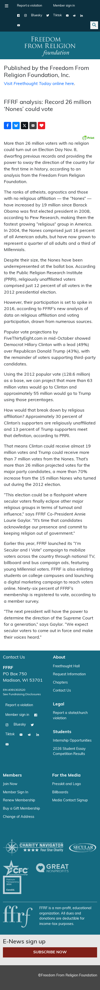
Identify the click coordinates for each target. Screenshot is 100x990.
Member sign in (64, 5)
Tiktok (57, 15)
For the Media (66, 775)
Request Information (69, 674)
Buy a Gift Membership (21, 809)
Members (12, 775)
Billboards (60, 792)
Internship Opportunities (72, 741)
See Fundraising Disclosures (22, 694)
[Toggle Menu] (6, 6)
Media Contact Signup (70, 800)
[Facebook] (18, 15)
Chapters (60, 683)
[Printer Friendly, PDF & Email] (88, 138)
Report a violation (29, 5)
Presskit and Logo (66, 784)
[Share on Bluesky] (16, 125)
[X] (47, 15)
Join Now (10, 784)
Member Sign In (15, 792)
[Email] (18, 25)
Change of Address (18, 817)
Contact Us (14, 657)
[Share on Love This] (41, 125)
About (59, 657)
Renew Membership (19, 800)
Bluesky (36, 15)
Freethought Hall (66, 666)
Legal (58, 704)
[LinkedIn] (81, 15)
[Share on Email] (33, 125)
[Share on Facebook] (7, 125)
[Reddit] (74, 15)
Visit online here (39, 84)
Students (62, 732)
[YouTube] (67, 15)
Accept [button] (47, 979)
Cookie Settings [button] (21, 979)
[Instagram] (25, 15)
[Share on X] (24, 125)
